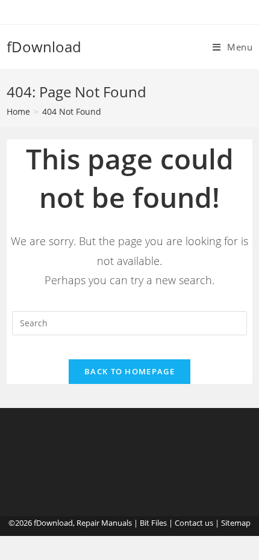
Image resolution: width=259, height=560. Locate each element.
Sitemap (236, 522)
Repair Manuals (104, 522)
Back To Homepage (129, 371)
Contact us (194, 522)
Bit (144, 522)
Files (159, 522)
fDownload (44, 46)
